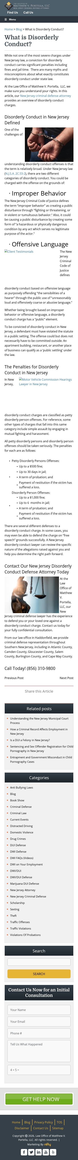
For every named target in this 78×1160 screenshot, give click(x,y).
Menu (12, 19)
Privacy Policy (43, 1122)
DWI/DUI (15, 871)
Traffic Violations (20, 928)
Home (9, 29)
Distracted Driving (21, 826)
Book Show (17, 800)
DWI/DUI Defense (21, 877)
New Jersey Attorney (22, 890)
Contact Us (40, 1128)
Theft (13, 915)
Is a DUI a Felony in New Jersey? (30, 740)
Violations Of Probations (25, 935)
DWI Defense (18, 851)
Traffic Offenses (20, 922)
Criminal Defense (21, 806)
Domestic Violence (21, 832)
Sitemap (57, 1128)
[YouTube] (46, 1152)
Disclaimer (22, 1128)
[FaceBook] (24, 1152)
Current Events (19, 819)
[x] (31, 1152)
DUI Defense (18, 845)
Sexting (14, 909)
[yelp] (53, 1152)
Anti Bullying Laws (21, 787)
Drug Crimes (18, 839)
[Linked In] (38, 1152)
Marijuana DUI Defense (24, 883)
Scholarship (17, 903)
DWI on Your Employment (26, 864)
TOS (59, 1122)
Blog (19, 29)
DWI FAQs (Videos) (21, 858)
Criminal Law (18, 813)
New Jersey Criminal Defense (28, 896)
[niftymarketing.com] (47, 1144)
